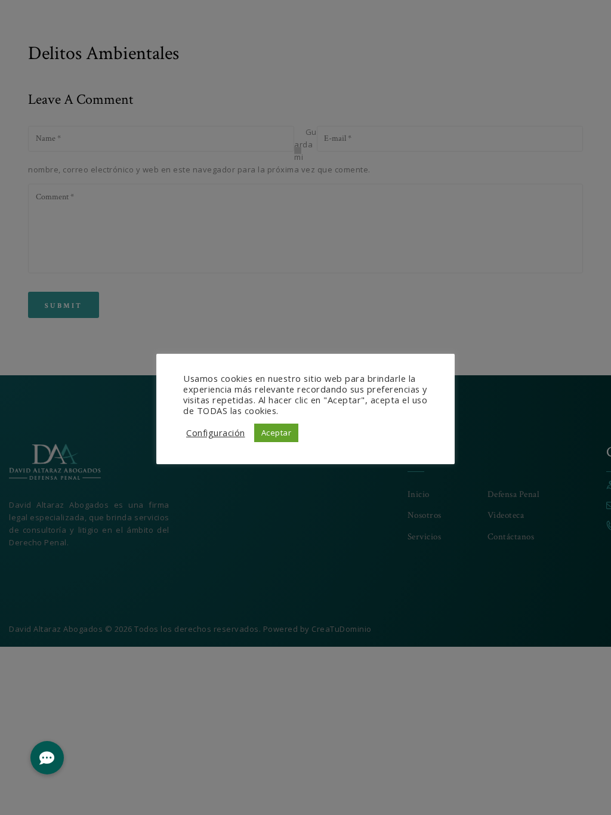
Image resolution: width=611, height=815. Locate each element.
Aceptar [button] (276, 432)
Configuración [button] (215, 432)
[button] (47, 757)
